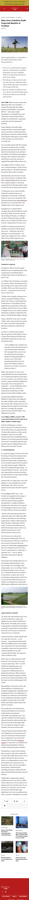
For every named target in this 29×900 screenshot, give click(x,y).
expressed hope (22, 200)
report (12, 453)
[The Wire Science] (14, 8)
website (8, 494)
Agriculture (4, 17)
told (10, 180)
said (9, 691)
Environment (11, 17)
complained (21, 545)
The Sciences (18, 17)
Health (3, 855)
